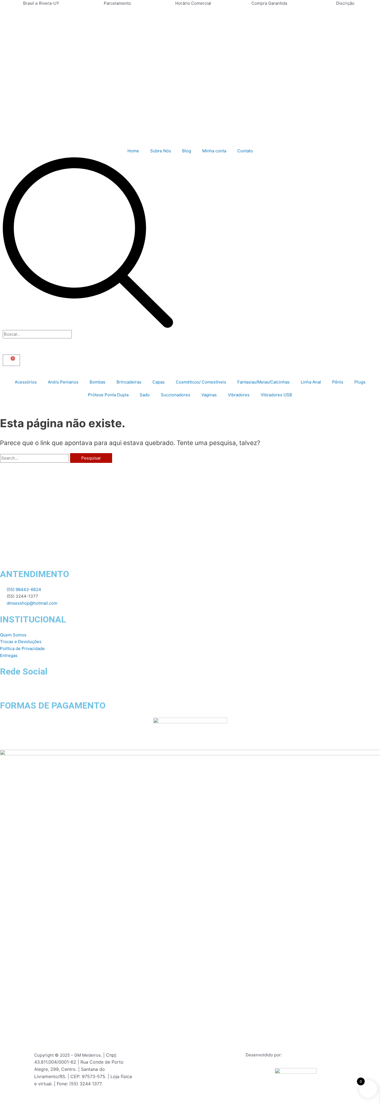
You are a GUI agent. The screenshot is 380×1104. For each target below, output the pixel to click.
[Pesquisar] (88, 326)
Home (133, 150)
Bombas (97, 382)
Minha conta (214, 150)
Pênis (337, 382)
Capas (158, 382)
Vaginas (209, 394)
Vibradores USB (276, 394)
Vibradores (239, 394)
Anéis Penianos (63, 382)
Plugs (360, 382)
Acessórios (26, 382)
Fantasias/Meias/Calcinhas (263, 382)
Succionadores (175, 394)
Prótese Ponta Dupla (108, 394)
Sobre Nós (160, 150)
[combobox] (37, 334)
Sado (145, 394)
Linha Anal (311, 382)
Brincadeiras (129, 382)
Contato (245, 150)
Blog (186, 150)
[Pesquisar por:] (35, 458)
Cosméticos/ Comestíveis (201, 382)
